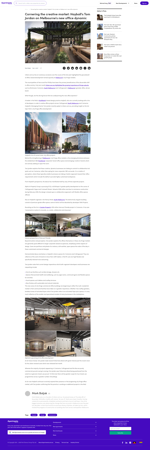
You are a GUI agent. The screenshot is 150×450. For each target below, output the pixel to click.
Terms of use (65, 442)
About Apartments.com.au (46, 442)
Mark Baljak (39, 393)
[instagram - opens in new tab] (130, 443)
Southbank (42, 100)
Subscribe (120, 433)
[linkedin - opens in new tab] (126, 443)
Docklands (41, 161)
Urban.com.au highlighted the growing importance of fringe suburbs (67, 85)
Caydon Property (45, 207)
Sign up (144, 3)
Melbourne (59, 78)
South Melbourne (49, 88)
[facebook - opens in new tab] (123, 443)
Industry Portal (75, 442)
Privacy (57, 442)
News (26, 9)
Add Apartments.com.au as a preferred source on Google (28, 432)
